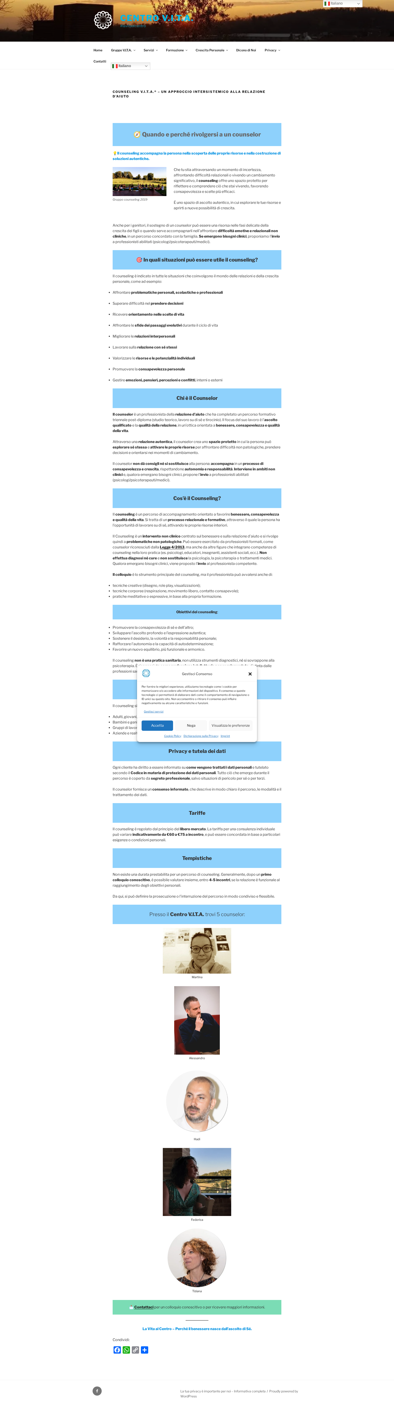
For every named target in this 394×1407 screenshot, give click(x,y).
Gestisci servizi (153, 711)
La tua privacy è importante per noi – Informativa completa (223, 1391)
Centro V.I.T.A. (157, 18)
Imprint (225, 736)
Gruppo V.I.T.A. (121, 50)
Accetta (157, 725)
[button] (250, 674)
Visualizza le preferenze (231, 725)
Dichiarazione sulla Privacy (201, 736)
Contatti (99, 61)
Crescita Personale (210, 50)
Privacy (271, 50)
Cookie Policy (172, 736)
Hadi (197, 1139)
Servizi (149, 50)
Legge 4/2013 (172, 547)
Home (97, 50)
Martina (197, 977)
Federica (197, 1219)
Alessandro (197, 1058)
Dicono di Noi (246, 50)
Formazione (175, 50)
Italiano (124, 66)
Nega (191, 725)
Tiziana (197, 1291)
